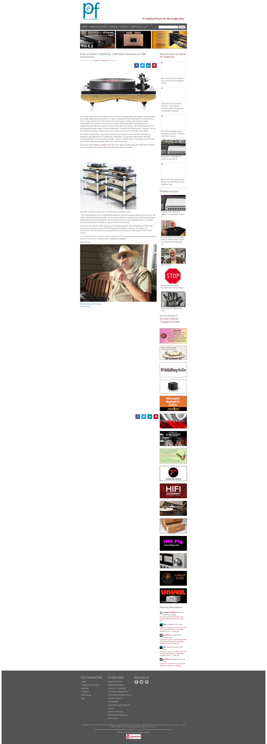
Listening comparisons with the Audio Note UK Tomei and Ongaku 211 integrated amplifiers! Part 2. (173, 629)
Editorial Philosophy (118, 692)
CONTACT (124, 27)
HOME (84, 27)
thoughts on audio (170, 321)
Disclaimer (113, 702)
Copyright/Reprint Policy (120, 695)
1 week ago (175, 655)
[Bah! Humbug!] (173, 256)
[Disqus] (119, 334)
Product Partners (117, 688)
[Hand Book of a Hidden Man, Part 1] (173, 299)
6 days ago (175, 631)
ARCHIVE (113, 27)
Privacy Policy (114, 698)
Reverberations (115, 685)
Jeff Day (166, 635)
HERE (130, 124)
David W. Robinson (101, 60)
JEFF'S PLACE (113, 718)
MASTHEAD (136, 27)
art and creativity (169, 318)
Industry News (115, 682)
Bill (164, 624)
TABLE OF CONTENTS (98, 27)
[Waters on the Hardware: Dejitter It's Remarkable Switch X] (173, 203)
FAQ (145, 27)
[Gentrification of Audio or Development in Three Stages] (173, 276)
